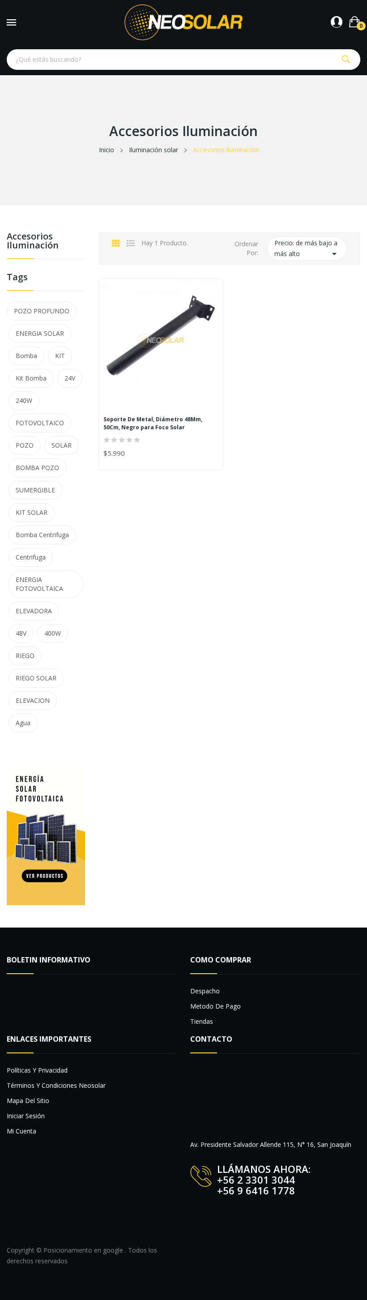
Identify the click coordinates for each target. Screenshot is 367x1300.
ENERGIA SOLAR (40, 333)
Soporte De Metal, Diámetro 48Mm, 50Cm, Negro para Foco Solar (152, 423)
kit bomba (31, 378)
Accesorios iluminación (33, 241)
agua (23, 722)
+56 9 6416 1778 (256, 1190)
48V (21, 633)
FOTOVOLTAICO (40, 423)
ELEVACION (33, 700)
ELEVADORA (34, 611)
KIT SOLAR (31, 512)
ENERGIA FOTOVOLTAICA (39, 584)
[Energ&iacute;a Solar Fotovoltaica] (46, 832)
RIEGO (25, 655)
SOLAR (61, 445)
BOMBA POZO (37, 467)
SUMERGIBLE (35, 490)
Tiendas (201, 1021)
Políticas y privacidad (37, 1070)
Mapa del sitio (28, 1100)
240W (24, 400)
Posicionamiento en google (84, 1250)
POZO (25, 445)
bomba (26, 355)
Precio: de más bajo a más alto (307, 249)
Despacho (205, 991)
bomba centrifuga (42, 534)
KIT (60, 355)
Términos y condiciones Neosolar (56, 1085)
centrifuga (31, 557)
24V (69, 378)
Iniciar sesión (26, 1116)
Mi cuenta (21, 1131)
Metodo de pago (215, 1006)
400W (52, 633)
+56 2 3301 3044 (256, 1179)
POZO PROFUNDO (41, 311)
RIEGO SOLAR (36, 678)
